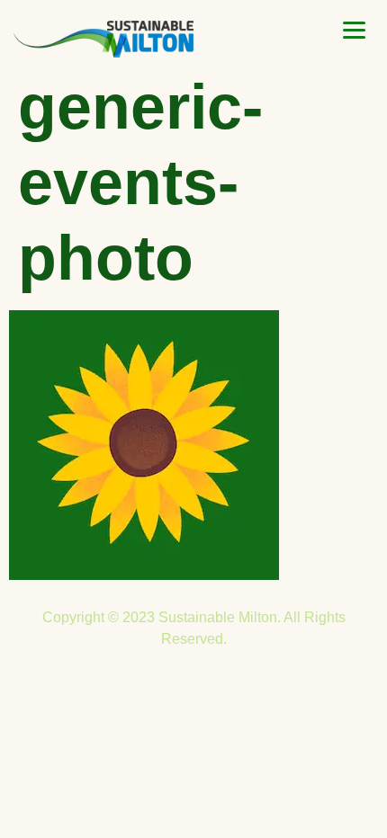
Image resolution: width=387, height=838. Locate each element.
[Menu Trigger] (354, 30)
